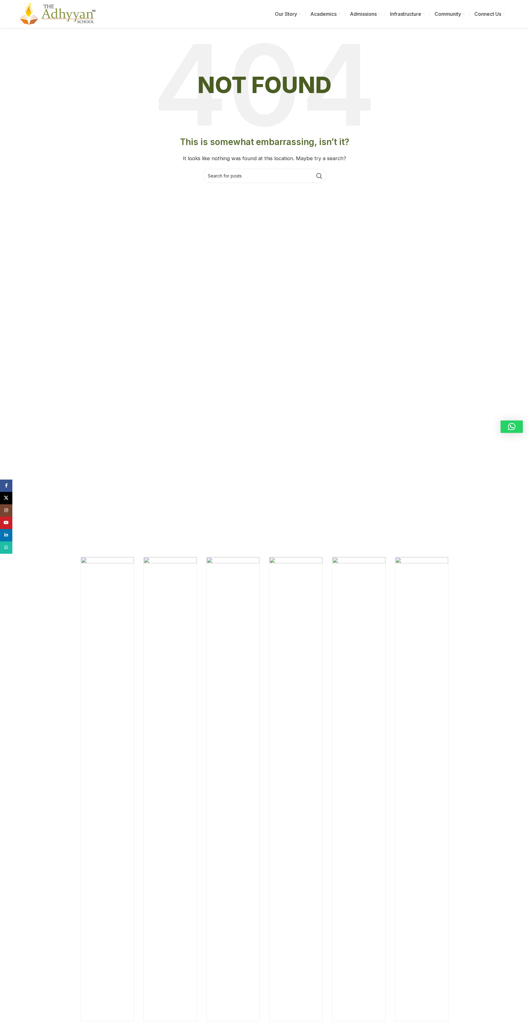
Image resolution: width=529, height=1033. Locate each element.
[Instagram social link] (6, 510)
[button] (512, 426)
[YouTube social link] (6, 523)
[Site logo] (57, 13)
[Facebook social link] (6, 486)
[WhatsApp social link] (6, 547)
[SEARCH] (319, 176)
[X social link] (6, 498)
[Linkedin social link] (6, 535)
